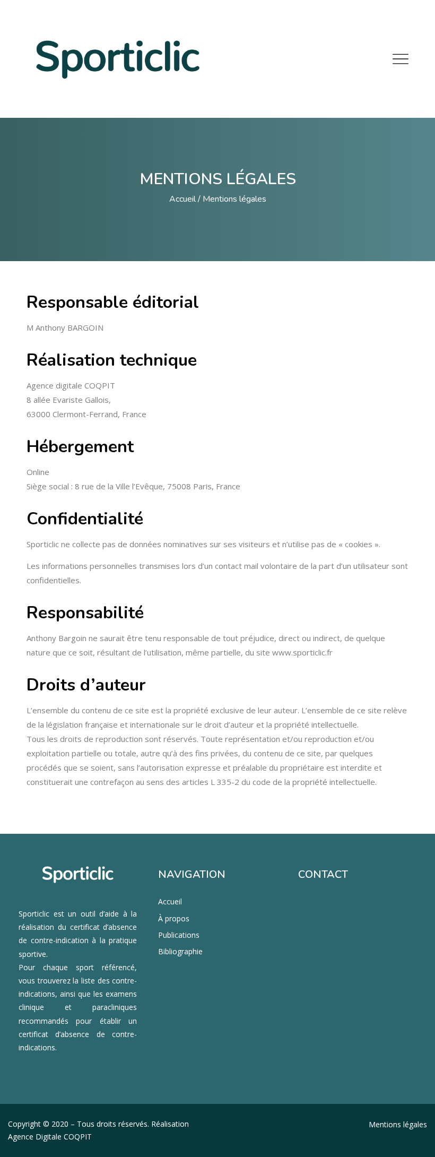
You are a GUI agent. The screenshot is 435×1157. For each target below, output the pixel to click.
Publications (178, 935)
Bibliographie (180, 951)
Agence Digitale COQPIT (50, 1137)
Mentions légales (398, 1124)
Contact (323, 874)
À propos (173, 918)
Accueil (182, 199)
